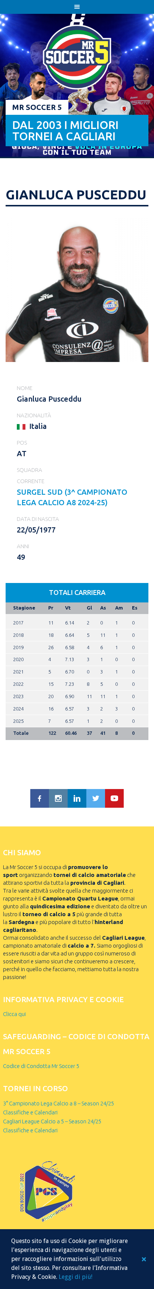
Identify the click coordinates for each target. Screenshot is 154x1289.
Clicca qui (14, 1014)
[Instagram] (58, 798)
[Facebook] (39, 798)
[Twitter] (95, 798)
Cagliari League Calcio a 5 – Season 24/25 (52, 1121)
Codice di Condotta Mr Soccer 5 (41, 1066)
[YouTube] (114, 798)
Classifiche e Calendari (30, 1112)
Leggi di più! (75, 1276)
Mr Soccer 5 (37, 107)
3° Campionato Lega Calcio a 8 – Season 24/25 (58, 1103)
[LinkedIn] (77, 798)
